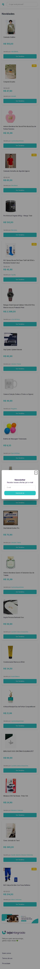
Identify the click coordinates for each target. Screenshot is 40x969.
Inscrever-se (20, 493)
